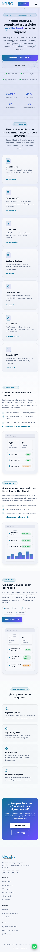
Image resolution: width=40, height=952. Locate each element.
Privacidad (24, 948)
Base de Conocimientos (10, 913)
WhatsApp (21, 833)
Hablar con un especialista (19, 58)
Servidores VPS (7, 885)
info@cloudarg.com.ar (11, 930)
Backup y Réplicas (8, 892)
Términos (16, 948)
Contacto (5, 909)
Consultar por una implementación (15, 517)
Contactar (10, 368)
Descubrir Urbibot (13, 336)
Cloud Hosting (6, 881)
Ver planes (10, 179)
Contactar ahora (20, 825)
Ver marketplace (12, 242)
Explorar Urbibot (11, 619)
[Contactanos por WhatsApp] (34, 946)
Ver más (9, 273)
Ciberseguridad (7, 896)
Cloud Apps (6, 889)
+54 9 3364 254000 (10, 927)
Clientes (24, 4)
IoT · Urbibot (6, 900)
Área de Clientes (7, 917)
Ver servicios (20, 65)
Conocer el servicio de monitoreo (15, 426)
